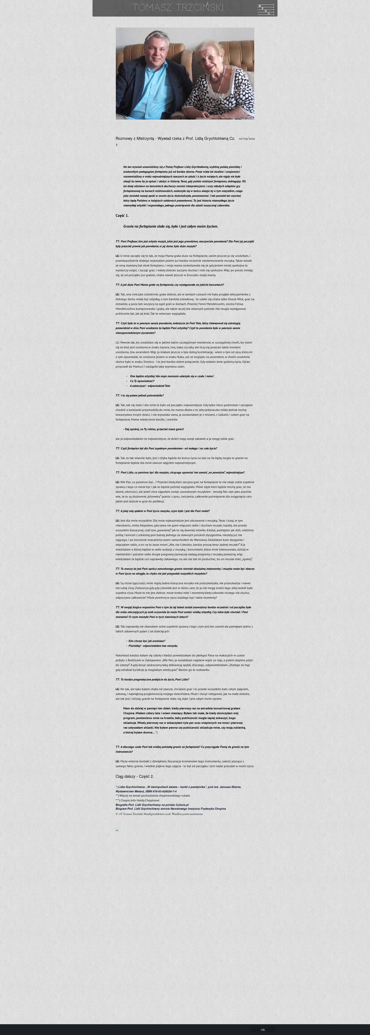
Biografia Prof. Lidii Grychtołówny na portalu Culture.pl (152, 805)
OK (263, 1030)
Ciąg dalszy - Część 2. (135, 776)
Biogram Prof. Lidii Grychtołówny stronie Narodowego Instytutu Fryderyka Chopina (171, 808)
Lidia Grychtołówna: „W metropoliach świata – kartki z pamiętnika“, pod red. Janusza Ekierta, (179, 787)
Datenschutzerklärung (169, 1028)
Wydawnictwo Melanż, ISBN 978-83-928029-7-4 (146, 791)
